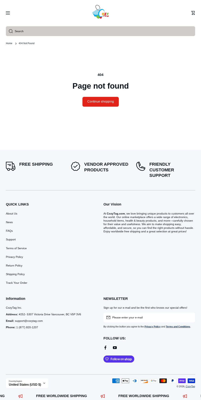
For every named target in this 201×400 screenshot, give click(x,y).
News (9, 222)
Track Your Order (16, 282)
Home (9, 43)
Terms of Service (16, 248)
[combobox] (100, 31)
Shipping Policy (15, 274)
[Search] (9, 31)
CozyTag (190, 386)
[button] (193, 13)
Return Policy (14, 265)
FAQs (9, 230)
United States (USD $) (25, 384)
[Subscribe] (190, 317)
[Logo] (100, 13)
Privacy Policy (14, 256)
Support (11, 239)
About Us (11, 213)
